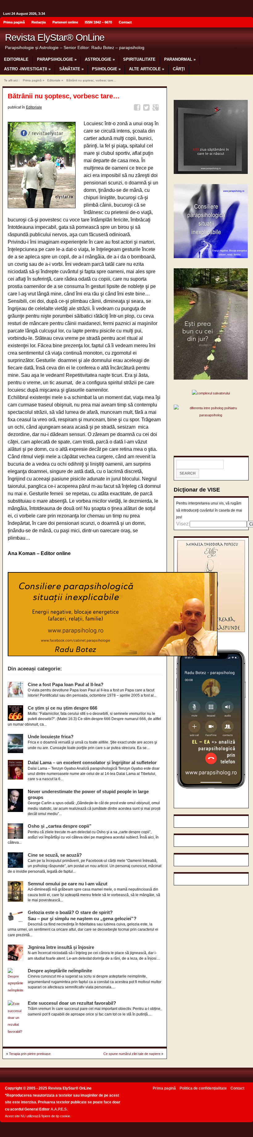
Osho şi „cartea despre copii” (60, 826)
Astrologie (100, 59)
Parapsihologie (57, 59)
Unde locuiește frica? (50, 736)
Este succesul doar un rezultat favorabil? (72, 1003)
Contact (125, 22)
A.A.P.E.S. (59, 1109)
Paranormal (180, 59)
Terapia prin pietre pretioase (30, 1054)
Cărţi (179, 69)
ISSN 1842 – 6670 (98, 22)
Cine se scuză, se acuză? (55, 855)
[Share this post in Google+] (156, 108)
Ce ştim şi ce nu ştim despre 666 (62, 708)
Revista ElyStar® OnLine (54, 37)
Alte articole (146, 69)
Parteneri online (65, 22)
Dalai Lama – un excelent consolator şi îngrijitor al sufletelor (92, 762)
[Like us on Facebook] (246, 23)
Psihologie (106, 69)
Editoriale (16, 59)
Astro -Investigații (27, 69)
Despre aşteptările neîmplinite (60, 970)
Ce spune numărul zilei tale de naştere (131, 1054)
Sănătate (71, 69)
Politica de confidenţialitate (203, 1088)
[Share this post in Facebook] (138, 108)
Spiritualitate (139, 59)
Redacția (38, 22)
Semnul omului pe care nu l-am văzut (67, 883)
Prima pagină (14, 22)
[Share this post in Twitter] (147, 108)
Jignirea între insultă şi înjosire (61, 947)
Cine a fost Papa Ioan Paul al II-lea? (65, 684)
